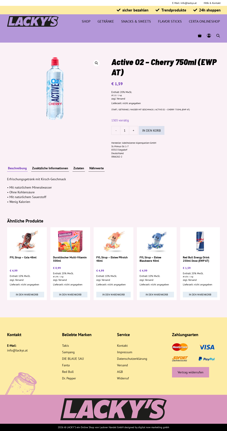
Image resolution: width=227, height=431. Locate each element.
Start (114, 109)
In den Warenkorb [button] (27, 294)
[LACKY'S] (33, 21)
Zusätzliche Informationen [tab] (50, 168)
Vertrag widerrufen (190, 372)
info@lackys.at (189, 3)
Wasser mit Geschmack (142, 109)
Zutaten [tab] (78, 168)
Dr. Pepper (69, 378)
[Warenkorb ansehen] (199, 35)
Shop (86, 21)
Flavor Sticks (170, 21)
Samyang (68, 352)
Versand (121, 98)
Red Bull (68, 372)
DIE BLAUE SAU (73, 359)
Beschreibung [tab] (17, 168)
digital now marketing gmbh (153, 427)
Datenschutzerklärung (132, 359)
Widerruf (123, 378)
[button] (96, 63)
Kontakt (122, 346)
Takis (65, 346)
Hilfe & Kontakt (212, 3)
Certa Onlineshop (204, 21)
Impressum (124, 352)
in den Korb (151, 130)
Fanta (66, 365)
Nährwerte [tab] (96, 168)
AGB (120, 372)
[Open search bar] (218, 36)
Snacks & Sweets (136, 21)
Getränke (106, 21)
